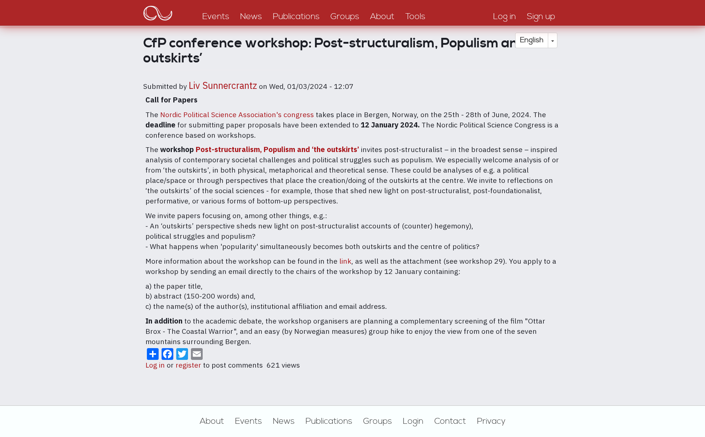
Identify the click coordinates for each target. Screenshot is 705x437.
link (345, 261)
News (283, 421)
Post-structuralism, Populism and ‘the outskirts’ (277, 149)
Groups (377, 421)
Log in (155, 364)
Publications (329, 421)
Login (413, 421)
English (531, 40)
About (212, 421)
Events (248, 421)
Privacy (491, 421)
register (188, 364)
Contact (450, 421)
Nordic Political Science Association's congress (237, 114)
